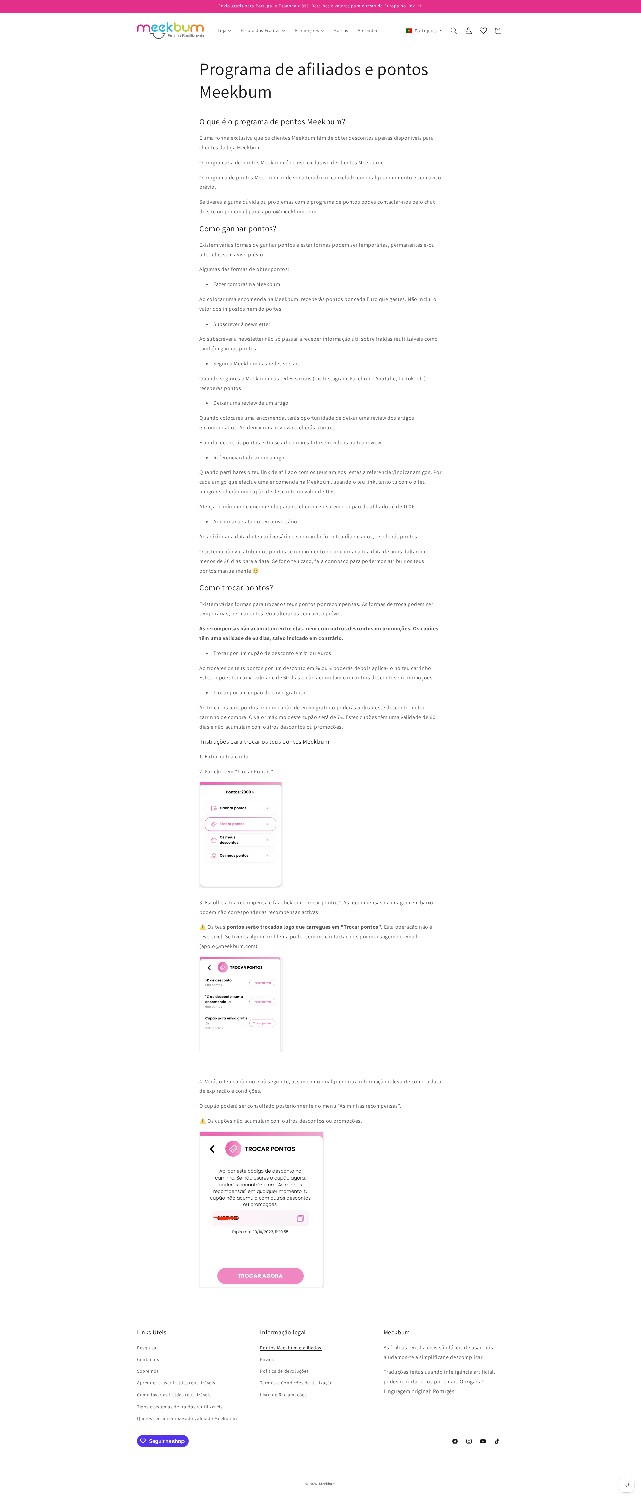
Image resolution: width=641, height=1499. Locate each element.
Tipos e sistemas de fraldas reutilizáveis (180, 1407)
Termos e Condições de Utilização (296, 1383)
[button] (425, 30)
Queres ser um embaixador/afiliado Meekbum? (187, 1418)
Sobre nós (148, 1371)
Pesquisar (147, 1348)
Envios (267, 1359)
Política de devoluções (284, 1371)
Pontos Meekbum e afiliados (291, 1348)
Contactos (148, 1359)
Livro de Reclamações (283, 1394)
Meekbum (327, 1483)
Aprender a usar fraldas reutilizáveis (176, 1383)
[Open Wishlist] (483, 30)
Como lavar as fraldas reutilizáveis (174, 1394)
